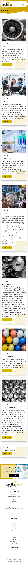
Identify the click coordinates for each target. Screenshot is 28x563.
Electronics (6, 213)
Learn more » (7, 65)
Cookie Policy (9, 514)
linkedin (19, 559)
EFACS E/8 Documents (14, 550)
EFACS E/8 (14, 539)
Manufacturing (8, 450)
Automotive (7, 101)
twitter (14, 559)
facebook (9, 559)
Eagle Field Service (14, 541)
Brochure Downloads (14, 554)
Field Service (7, 357)
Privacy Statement (17, 514)
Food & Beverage (9, 408)
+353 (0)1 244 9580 (14, 491)
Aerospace (6, 47)
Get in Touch (14, 475)
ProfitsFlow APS (14, 543)
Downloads (14, 552)
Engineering (7, 284)
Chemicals (6, 158)
